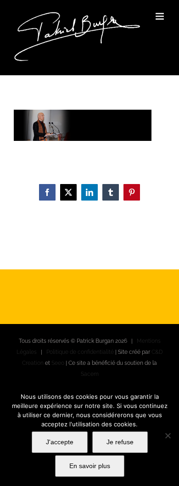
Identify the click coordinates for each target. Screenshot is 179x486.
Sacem (90, 374)
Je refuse (120, 442)
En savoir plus (89, 465)
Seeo (57, 363)
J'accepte (59, 442)
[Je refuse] (167, 435)
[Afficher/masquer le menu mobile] (160, 16)
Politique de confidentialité (80, 352)
